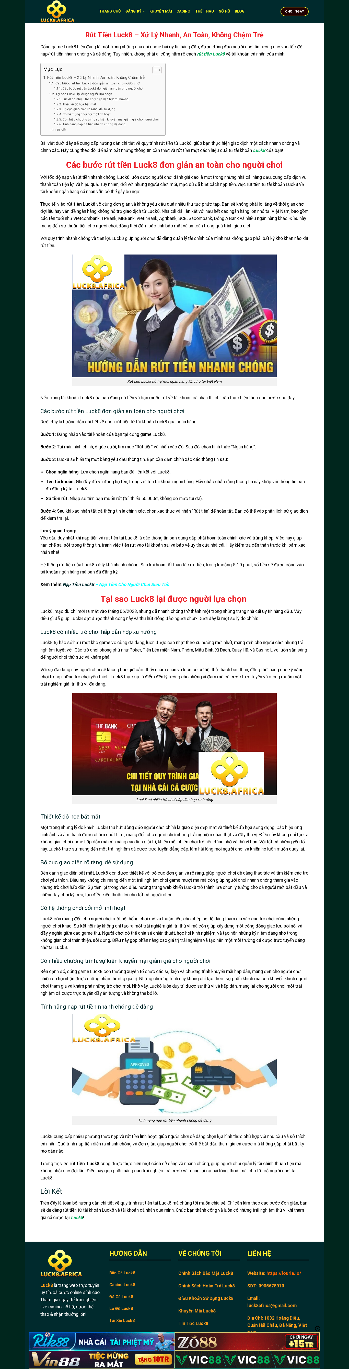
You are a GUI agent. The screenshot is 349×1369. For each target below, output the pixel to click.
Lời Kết (60, 130)
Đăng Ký (133, 11)
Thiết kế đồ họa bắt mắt (79, 104)
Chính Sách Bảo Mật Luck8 (205, 1273)
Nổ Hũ (224, 11)
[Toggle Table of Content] (154, 70)
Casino (184, 11)
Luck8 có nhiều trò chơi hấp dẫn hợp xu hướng (95, 99)
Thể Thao (204, 11)
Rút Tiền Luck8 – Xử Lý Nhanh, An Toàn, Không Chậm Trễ (96, 77)
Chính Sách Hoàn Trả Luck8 (206, 1285)
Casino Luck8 (122, 1284)
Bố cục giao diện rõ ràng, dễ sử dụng (89, 109)
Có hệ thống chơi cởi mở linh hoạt (86, 114)
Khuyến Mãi (160, 11)
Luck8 (259, 150)
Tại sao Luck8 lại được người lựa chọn (84, 94)
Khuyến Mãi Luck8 (197, 1310)
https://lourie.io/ (283, 1273)
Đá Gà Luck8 (121, 1296)
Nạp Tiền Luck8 (78, 584)
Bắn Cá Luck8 (122, 1273)
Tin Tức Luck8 (193, 1323)
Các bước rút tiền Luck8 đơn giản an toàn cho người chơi (97, 83)
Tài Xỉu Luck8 (122, 1320)
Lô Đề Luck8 (121, 1308)
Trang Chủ (110, 11)
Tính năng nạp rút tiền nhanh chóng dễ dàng (94, 124)
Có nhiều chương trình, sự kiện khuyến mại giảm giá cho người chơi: (111, 119)
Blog (240, 11)
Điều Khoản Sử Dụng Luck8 (206, 1298)
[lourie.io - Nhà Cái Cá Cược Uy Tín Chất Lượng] (65, 11)
